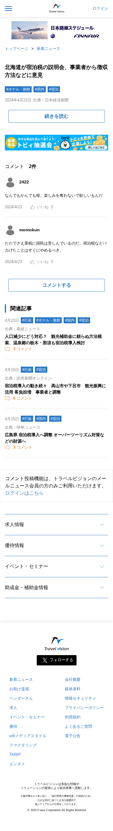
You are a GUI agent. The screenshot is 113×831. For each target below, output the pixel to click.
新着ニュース (48, 48)
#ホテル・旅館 (18, 89)
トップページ (16, 48)
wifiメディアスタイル (27, 736)
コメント (22, 349)
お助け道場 (19, 689)
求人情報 (14, 524)
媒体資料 (72, 689)
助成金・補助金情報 (26, 587)
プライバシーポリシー (84, 707)
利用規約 (72, 717)
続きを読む (57, 116)
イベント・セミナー (26, 566)
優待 (13, 726)
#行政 (27, 320)
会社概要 (72, 679)
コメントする (56, 285)
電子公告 (72, 736)
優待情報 (14, 545)
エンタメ (17, 764)
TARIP (15, 754)
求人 (13, 707)
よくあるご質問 (78, 726)
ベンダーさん (21, 698)
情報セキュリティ (80, 698)
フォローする (61, 660)
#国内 (39, 89)
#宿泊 (53, 89)
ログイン (100, 8)
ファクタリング (23, 745)
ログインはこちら (24, 493)
